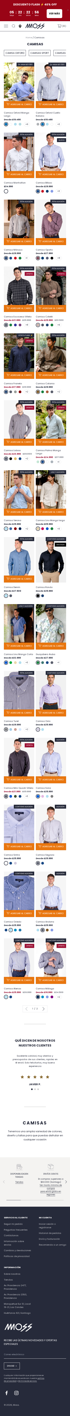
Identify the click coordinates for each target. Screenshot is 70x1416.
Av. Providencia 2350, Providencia (15, 1296)
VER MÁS (54, 13)
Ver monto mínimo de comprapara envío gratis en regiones (51, 1190)
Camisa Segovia (45, 854)
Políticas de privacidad (17, 1256)
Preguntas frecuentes (16, 1229)
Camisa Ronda (44, 587)
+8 (58, 258)
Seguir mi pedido (13, 1224)
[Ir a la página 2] (42, 1008)
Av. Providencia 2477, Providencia (15, 1287)
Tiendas (19, 1182)
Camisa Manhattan (15, 182)
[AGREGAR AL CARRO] (19, 104)
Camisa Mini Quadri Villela (18, 788)
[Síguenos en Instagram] (16, 1393)
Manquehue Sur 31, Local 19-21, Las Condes (17, 1305)
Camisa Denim (12, 587)
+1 (26, 258)
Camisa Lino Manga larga (50, 520)
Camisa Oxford (14, 53)
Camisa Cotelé (44, 316)
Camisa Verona (12, 520)
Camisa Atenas (12, 988)
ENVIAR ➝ (12, 1365)
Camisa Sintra (12, 854)
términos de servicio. (27, 1381)
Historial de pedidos (50, 1233)
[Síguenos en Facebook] (6, 1393)
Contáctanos (11, 1235)
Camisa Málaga (45, 988)
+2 (26, 391)
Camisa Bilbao (44, 182)
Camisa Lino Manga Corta (18, 654)
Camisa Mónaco (13, 249)
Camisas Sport (39, 53)
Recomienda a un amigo (52, 1244)
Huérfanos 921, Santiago (17, 1313)
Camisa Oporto (44, 249)
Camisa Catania (45, 383)
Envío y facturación (49, 1238)
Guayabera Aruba (45, 654)
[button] (32, 1089)
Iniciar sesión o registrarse (47, 1225)
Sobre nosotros (12, 1273)
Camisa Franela (13, 383)
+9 (26, 124)
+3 (58, 124)
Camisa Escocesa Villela (18, 316)
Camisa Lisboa (12, 450)
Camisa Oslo (43, 721)
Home (29, 37)
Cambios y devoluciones (17, 1250)
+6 (58, 324)
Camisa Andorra (45, 921)
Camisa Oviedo (12, 921)
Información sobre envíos (14, 1243)
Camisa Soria (43, 788)
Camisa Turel (11, 721)
